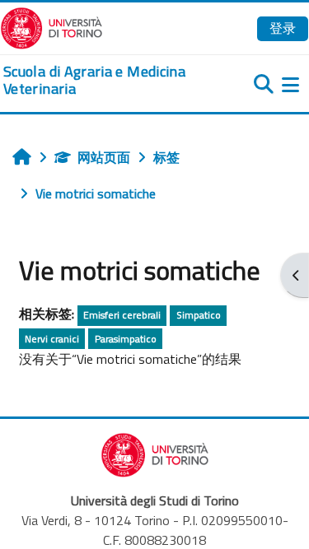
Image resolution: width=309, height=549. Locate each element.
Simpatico (198, 315)
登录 (282, 28)
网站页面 (103, 157)
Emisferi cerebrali (122, 315)
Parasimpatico (126, 339)
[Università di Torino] (51, 26)
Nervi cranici (52, 339)
